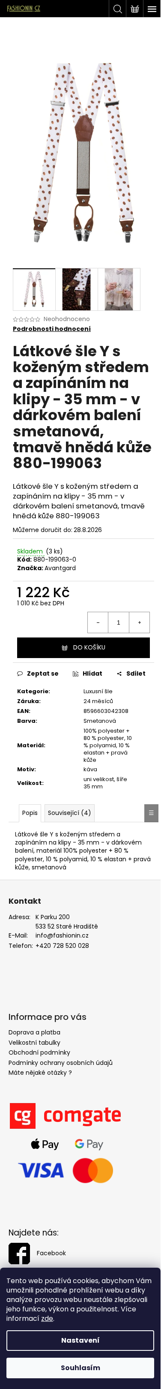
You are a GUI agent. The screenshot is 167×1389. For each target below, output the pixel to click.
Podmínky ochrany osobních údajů (61, 1062)
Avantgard (60, 568)
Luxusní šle (98, 691)
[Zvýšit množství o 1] (139, 622)
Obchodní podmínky (39, 1052)
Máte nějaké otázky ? (40, 1072)
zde (47, 1318)
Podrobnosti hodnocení (52, 329)
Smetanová (100, 721)
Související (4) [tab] (69, 813)
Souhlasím (80, 1368)
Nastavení (80, 1340)
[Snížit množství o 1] (98, 622)
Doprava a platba (34, 1032)
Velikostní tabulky (34, 1042)
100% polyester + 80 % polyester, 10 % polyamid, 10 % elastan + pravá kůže (108, 745)
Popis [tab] (30, 813)
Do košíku (89, 647)
